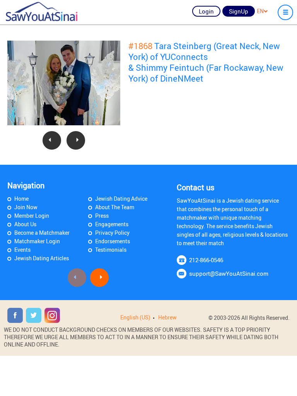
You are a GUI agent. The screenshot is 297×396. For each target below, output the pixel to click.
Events (22, 249)
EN (260, 11)
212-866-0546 (206, 260)
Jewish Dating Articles (41, 258)
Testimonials (110, 249)
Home (21, 198)
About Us (25, 224)
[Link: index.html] (41, 11)
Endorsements (112, 241)
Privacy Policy (112, 232)
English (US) (135, 317)
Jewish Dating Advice (121, 198)
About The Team (114, 207)
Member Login (31, 215)
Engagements (111, 224)
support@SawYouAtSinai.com (228, 273)
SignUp (238, 11)
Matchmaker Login (37, 241)
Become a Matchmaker (42, 232)
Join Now (26, 207)
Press (102, 215)
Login (206, 11)
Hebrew (167, 317)
